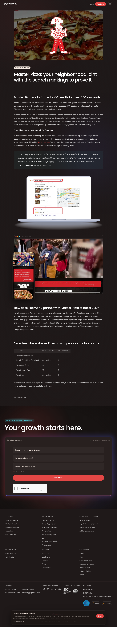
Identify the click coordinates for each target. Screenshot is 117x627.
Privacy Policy (88, 589)
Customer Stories (86, 560)
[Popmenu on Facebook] (44, 589)
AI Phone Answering (87, 531)
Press (44, 564)
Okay (100, 616)
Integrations (9, 531)
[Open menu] (110, 4)
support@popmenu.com (31, 593)
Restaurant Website (12, 527)
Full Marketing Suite (49, 534)
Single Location (10, 553)
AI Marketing (46, 531)
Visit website (18, 397)
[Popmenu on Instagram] (48, 589)
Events (82, 575)
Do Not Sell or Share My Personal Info (97, 596)
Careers (45, 560)
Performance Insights (87, 527)
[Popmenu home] (11, 4)
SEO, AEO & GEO (11, 534)
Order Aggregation (49, 524)
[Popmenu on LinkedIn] (52, 589)
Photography (47, 545)
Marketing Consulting (49, 527)
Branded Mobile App (49, 541)
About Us (45, 553)
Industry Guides (85, 571)
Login (92, 4)
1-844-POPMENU (28, 589)
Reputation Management (89, 524)
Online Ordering (48, 520)
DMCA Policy (88, 593)
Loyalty (44, 538)
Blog (81, 557)
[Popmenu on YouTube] (59, 589)
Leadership (46, 557)
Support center (10, 589)
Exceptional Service (87, 564)
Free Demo (101, 4)
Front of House (85, 520)
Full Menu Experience (12, 524)
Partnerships (46, 568)
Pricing (82, 553)
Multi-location (10, 557)
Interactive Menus (11, 520)
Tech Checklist (85, 568)
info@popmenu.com (12, 593)
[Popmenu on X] (56, 589)
